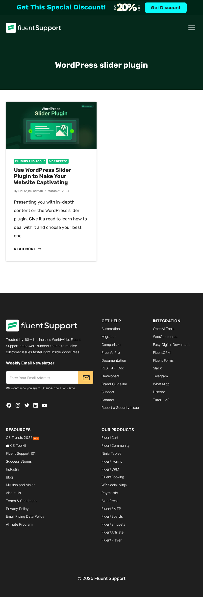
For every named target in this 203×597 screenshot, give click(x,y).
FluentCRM (162, 352)
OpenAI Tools (163, 329)
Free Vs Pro (111, 352)
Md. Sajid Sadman (30, 191)
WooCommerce (165, 336)
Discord (159, 392)
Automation (111, 329)
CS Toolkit (18, 445)
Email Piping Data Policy (25, 516)
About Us (13, 493)
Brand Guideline (114, 384)
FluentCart (110, 437)
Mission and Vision (20, 485)
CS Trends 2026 (22, 437)
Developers (111, 376)
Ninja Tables (111, 453)
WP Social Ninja (114, 485)
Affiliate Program (19, 524)
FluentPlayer (112, 540)
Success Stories (19, 461)
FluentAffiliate (113, 532)
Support (108, 392)
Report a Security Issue (120, 407)
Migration (109, 336)
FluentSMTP (111, 509)
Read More (27, 249)
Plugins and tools (30, 161)
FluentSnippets (113, 524)
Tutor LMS (161, 400)
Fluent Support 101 (21, 453)
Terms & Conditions (21, 501)
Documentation (114, 360)
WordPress (58, 161)
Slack (157, 368)
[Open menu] (191, 27)
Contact (108, 400)
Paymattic (110, 493)
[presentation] (51, 125)
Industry (12, 469)
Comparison (111, 344)
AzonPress (110, 501)
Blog (9, 477)
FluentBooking (113, 477)
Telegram (160, 376)
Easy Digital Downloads (171, 344)
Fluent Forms (163, 360)
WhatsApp (161, 384)
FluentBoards (112, 516)
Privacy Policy (17, 509)
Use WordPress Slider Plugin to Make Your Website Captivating (42, 176)
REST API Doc (113, 368)
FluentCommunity (116, 445)
